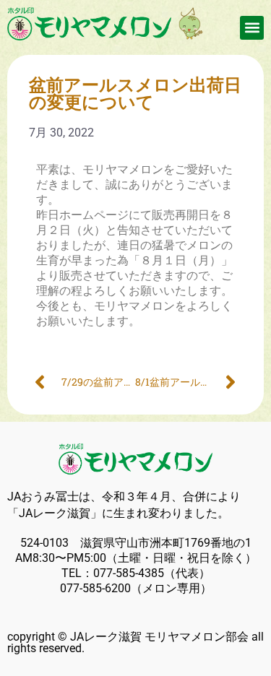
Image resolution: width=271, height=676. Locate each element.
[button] (252, 28)
